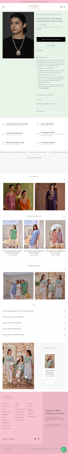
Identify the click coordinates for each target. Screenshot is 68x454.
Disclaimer (40, 111)
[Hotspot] (12, 363)
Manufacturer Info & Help (48, 103)
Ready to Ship (6, 428)
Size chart (39, 29)
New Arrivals (6, 406)
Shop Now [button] (6, 403)
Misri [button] (29, 403)
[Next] (64, 180)
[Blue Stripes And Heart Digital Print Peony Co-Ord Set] (34, 234)
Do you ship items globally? (12, 329)
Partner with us (32, 416)
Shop (4, 409)
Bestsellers (5, 414)
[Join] (64, 424)
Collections (6, 420)
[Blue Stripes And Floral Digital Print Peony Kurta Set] (55, 234)
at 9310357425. (45, 88)
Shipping (47, 26)
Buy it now (51, 45)
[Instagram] (38, 439)
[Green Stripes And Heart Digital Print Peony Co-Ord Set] (13, 234)
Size (40, 99)
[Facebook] (35, 439)
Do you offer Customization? (12, 323)
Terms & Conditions (20, 409)
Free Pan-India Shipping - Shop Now (43, 1)
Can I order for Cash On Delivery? (13, 334)
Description (43, 57)
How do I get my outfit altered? (13, 317)
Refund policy (19, 417)
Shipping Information (46, 95)
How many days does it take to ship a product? (18, 311)
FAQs (16, 406)
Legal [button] (17, 403)
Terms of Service (20, 414)
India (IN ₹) (7, 448)
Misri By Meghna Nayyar (40, 448)
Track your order (20, 420)
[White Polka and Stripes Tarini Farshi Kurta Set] (50, 361)
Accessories (6, 423)
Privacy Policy (19, 411)
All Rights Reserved (58, 448)
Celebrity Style (7, 411)
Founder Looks (7, 425)
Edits (4, 417)
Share (41, 50)
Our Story (30, 406)
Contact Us (31, 413)
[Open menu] (4, 7)
